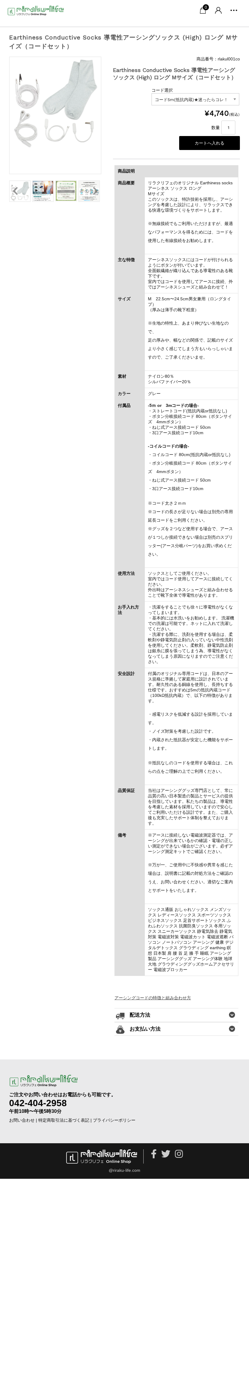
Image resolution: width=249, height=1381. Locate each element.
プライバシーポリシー (114, 1120)
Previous (15, 191)
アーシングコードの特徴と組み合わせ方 (152, 997)
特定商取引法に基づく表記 (63, 1120)
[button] (234, 10)
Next (95, 191)
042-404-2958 (38, 1103)
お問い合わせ (22, 1120)
